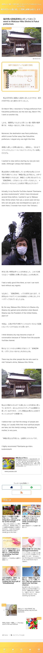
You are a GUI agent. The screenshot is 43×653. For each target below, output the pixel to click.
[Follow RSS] (21, 492)
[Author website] (11, 487)
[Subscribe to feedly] (31, 487)
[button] (39, 356)
